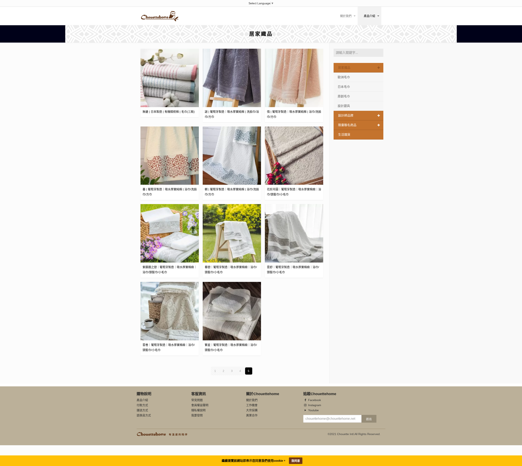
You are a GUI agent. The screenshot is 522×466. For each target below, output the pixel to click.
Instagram (314, 405)
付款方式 (142, 405)
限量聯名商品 (347, 125)
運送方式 (142, 410)
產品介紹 (142, 400)
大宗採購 (252, 410)
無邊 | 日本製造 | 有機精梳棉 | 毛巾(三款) (169, 111)
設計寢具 (344, 106)
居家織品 (344, 67)
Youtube (313, 410)
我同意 (295, 460)
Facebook (314, 400)
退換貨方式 (144, 415)
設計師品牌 (345, 115)
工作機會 (252, 405)
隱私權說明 (198, 410)
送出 (369, 419)
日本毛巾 (344, 86)
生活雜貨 (344, 134)
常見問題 (197, 400)
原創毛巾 (344, 96)
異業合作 (252, 415)
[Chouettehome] (160, 16)
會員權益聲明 (199, 405)
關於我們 (252, 400)
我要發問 (197, 415)
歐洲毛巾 (344, 77)
